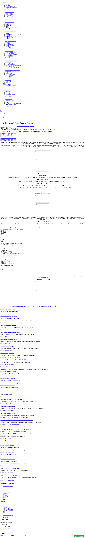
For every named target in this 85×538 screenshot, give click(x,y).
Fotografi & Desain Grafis (10, 41)
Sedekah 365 (8, 106)
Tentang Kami (6, 503)
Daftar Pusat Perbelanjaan (8, 515)
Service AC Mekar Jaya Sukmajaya (9, 447)
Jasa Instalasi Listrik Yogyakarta (11, 60)
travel (4, 498)
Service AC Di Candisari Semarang (9, 311)
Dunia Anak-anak (8, 15)
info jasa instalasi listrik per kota (7, 487)
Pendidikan (7, 93)
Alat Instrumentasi (9, 44)
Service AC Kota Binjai (10, 48)
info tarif (4, 494)
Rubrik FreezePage (7, 84)
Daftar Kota (7, 82)
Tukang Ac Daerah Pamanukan (8, 366)
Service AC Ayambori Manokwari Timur (10, 373)
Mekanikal (7, 91)
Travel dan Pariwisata (9, 100)
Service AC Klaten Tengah (7, 346)
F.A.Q (4, 506)
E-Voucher (7, 35)
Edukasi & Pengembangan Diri (11, 27)
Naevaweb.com (9, 536)
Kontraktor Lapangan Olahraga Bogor (13, 65)
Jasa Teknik (7, 5)
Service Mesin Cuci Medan (10, 61)
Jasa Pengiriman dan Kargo (10, 37)
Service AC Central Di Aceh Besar (9, 387)
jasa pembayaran (5, 495)
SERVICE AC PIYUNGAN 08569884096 (11, 427)
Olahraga (7, 18)
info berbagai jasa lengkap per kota (8, 486)
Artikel (6, 86)
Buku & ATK (8, 25)
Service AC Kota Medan (10, 47)
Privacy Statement (9, 510)
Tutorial (4, 505)
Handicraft (7, 42)
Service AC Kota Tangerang (11, 54)
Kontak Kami (5, 517)
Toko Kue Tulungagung (10, 58)
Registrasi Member (6, 511)
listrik (4, 497)
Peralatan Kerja (8, 28)
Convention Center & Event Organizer (13, 34)
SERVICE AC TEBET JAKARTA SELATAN (47, 129)
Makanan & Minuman (9, 12)
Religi (6, 26)
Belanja (6, 101)
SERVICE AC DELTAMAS (7, 413)
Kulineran (7, 9)
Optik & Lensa (8, 43)
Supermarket (7, 4)
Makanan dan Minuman (10, 94)
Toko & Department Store (10, 31)
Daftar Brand (5, 513)
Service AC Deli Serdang (10, 49)
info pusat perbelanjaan (6, 492)
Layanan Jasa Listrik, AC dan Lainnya (13, 103)
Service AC (5, 118)
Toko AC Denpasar (9, 55)
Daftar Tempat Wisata (7, 512)
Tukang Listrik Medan (9, 63)
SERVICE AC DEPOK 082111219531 (10, 475)
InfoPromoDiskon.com (5, 535)
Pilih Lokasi (5, 78)
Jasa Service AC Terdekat (33, 129)
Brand (4, 83)
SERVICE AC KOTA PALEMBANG (10, 468)
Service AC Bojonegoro (10, 74)
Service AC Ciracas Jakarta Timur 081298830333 (13, 360)
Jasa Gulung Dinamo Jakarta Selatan (12, 70)
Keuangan (7, 102)
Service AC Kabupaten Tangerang (12, 66)
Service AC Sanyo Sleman (7, 353)
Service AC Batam (9, 76)
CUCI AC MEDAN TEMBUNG (8, 461)
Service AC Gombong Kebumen (8, 325)
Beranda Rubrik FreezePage (11, 85)
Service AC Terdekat (14, 128)
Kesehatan (7, 19)
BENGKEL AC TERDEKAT (21, 129)
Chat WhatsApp (79, 536)
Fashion (7, 8)
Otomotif (7, 32)
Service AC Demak (9, 75)
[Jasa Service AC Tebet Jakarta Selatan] (8, 133)
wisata (4, 499)
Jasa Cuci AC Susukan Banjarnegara (10, 380)
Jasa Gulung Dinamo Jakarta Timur (12, 68)
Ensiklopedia (8, 87)
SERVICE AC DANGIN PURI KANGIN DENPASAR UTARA (16, 420)
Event (6, 3)
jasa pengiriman (5, 496)
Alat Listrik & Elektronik (10, 6)
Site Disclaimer (8, 508)
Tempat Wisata (8, 81)
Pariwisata (7, 21)
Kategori (4, 2)
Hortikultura (7, 105)
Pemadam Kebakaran (9, 45)
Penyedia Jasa (8, 46)
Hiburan (7, 23)
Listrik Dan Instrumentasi (10, 89)
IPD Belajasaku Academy (10, 104)
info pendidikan (5, 490)
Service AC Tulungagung (10, 52)
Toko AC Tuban (8, 73)
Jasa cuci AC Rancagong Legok (8, 339)
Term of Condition (6, 507)
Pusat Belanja (8, 80)
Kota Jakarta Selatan (7, 127)
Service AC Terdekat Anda (10, 107)
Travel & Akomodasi (9, 22)
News (6, 90)
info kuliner (4, 489)
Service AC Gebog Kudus (7, 440)
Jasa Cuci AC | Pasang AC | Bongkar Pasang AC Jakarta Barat (16, 433)
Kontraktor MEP (8, 62)
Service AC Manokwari (10, 53)
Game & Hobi (8, 24)
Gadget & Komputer (9, 14)
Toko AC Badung (9, 57)
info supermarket (5, 493)
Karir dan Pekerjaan (9, 96)
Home (4, 117)
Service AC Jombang (9, 51)
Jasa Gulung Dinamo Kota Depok (12, 67)
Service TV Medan (9, 77)
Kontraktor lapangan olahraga (11, 64)
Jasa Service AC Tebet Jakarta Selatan (10, 120)
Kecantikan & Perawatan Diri (11, 10)
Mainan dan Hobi (8, 99)
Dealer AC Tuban (8, 72)
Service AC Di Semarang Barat (8, 454)
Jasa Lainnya (8, 38)
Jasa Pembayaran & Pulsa (10, 36)
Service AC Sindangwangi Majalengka (10, 318)
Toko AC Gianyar (9, 56)
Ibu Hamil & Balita (9, 16)
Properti (7, 33)
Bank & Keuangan (9, 29)
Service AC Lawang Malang (7, 406)
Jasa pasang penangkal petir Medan (12, 71)
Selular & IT (7, 17)
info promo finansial (6, 491)
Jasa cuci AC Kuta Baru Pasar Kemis (10, 332)
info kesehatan (5, 488)
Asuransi (7, 39)
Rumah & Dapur (8, 13)
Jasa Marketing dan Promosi (11, 7)
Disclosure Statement (9, 509)
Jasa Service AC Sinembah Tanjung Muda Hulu (12, 399)
